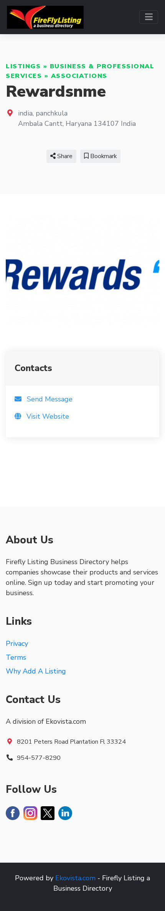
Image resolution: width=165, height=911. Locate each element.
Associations (79, 76)
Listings (23, 66)
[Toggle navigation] (148, 17)
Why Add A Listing (36, 671)
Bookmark (103, 156)
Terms (16, 657)
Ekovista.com (75, 878)
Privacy (17, 643)
